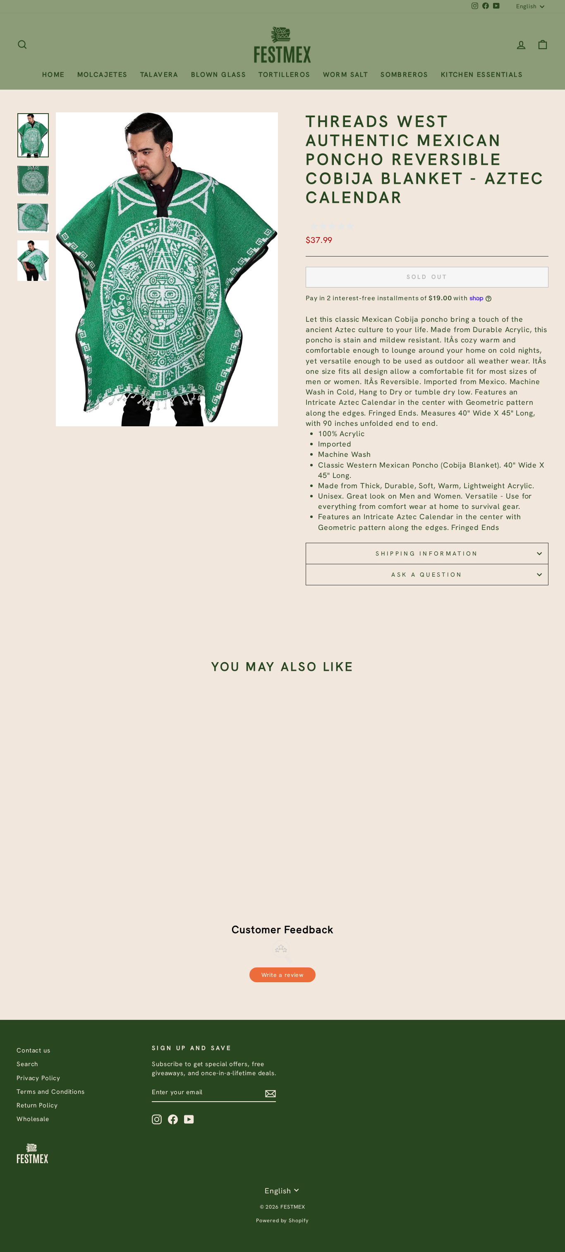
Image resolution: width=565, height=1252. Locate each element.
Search (27, 1064)
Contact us (33, 1050)
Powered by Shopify (282, 1220)
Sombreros (405, 74)
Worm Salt (346, 74)
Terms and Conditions (51, 1092)
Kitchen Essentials (482, 74)
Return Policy (37, 1105)
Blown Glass (218, 74)
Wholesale (33, 1119)
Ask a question (426, 574)
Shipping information (427, 553)
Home (53, 74)
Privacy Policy (38, 1078)
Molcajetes (102, 74)
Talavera (159, 74)
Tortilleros (284, 74)
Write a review (282, 975)
